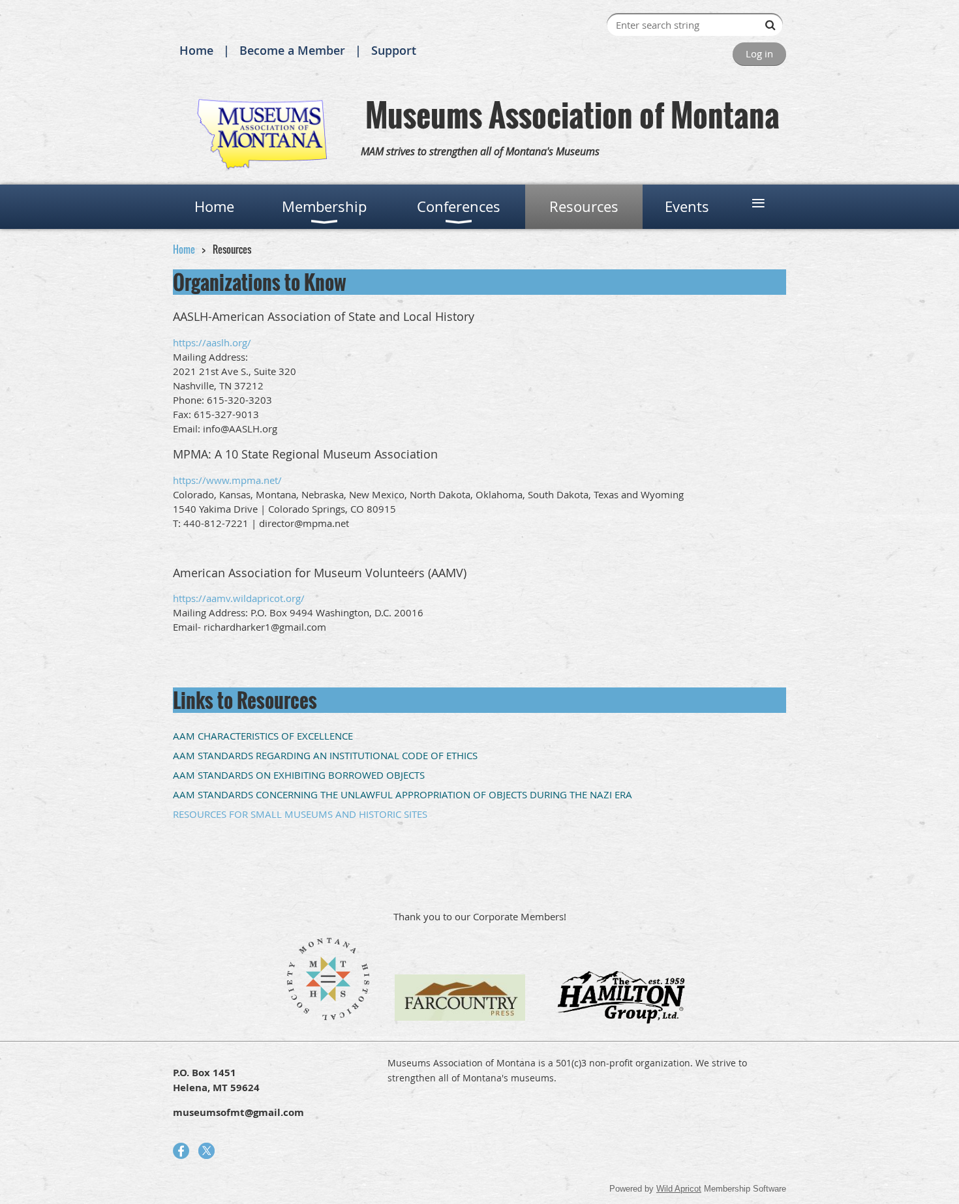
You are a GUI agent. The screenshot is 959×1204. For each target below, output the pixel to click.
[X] (206, 1151)
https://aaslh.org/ (212, 342)
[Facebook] (181, 1151)
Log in (759, 53)
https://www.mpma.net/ (227, 480)
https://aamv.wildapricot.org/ (239, 598)
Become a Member (292, 50)
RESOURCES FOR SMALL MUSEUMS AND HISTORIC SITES (300, 813)
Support (393, 50)
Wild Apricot (678, 1189)
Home (196, 50)
